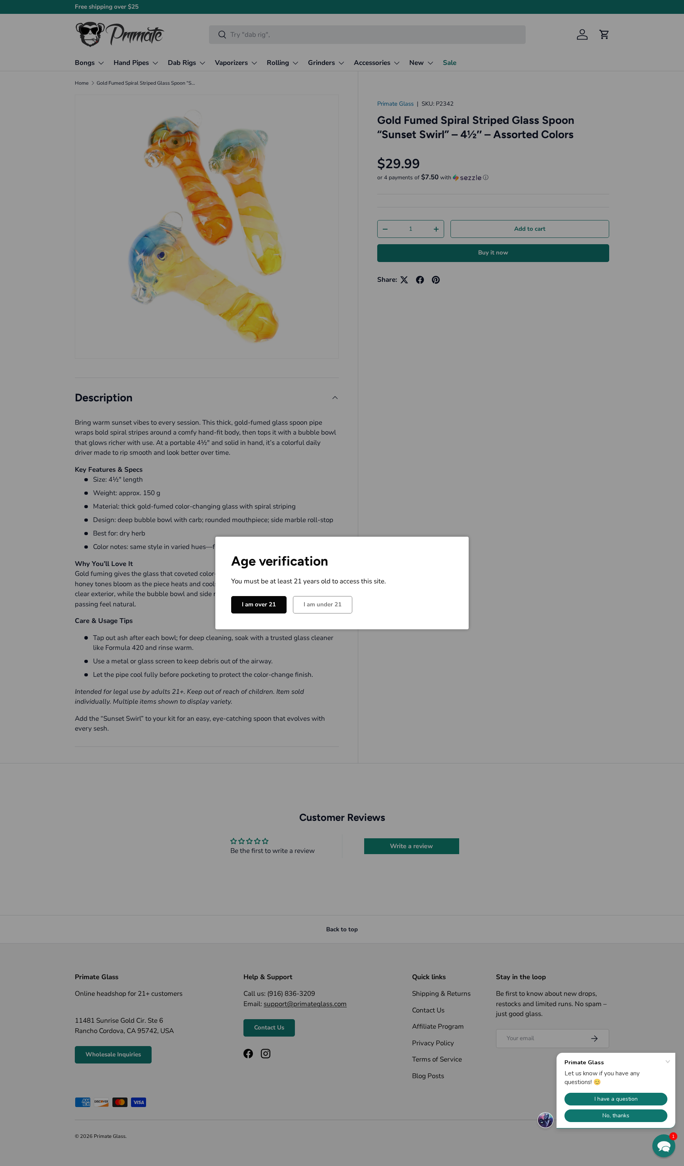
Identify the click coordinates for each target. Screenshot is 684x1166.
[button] (663, 1145)
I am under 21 (323, 604)
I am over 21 (259, 604)
